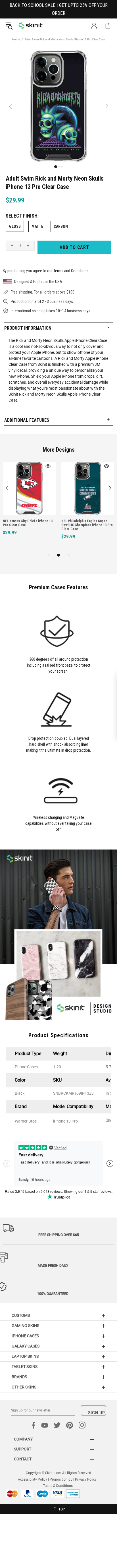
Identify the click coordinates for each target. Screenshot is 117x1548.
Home (16, 39)
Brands (19, 1377)
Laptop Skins (25, 1356)
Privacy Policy (86, 1479)
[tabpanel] (29, 505)
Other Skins (24, 1387)
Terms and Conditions (71, 270)
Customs (21, 1315)
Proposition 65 (61, 1479)
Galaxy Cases (25, 1346)
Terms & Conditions (58, 1486)
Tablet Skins (24, 1366)
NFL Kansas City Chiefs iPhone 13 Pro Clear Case (28, 523)
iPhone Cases (25, 1336)
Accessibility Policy (32, 1479)
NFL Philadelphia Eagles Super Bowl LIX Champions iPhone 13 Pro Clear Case (87, 525)
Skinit (31, 25)
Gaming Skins (25, 1325)
